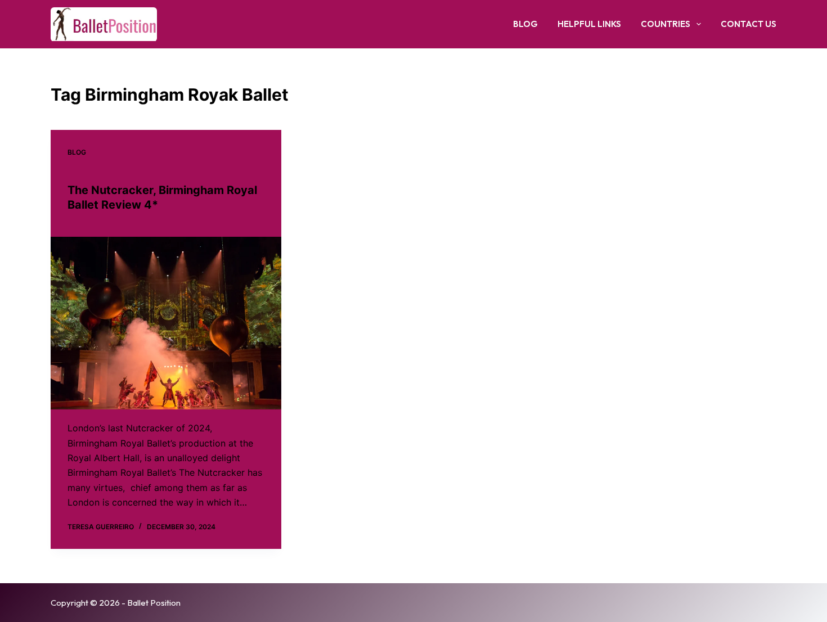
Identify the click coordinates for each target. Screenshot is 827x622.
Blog (525, 24)
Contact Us (748, 24)
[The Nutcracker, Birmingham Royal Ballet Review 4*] (166, 323)
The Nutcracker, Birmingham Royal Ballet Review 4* (162, 197)
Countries (665, 24)
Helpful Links (589, 24)
